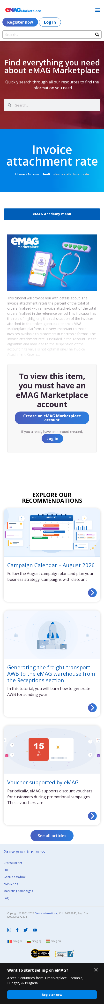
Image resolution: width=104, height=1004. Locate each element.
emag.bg (36, 941)
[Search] (97, 34)
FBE (6, 870)
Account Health (40, 174)
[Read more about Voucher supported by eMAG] (92, 816)
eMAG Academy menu (52, 214)
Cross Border (13, 863)
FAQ (6, 898)
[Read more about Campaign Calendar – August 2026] (92, 592)
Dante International (46, 913)
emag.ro (17, 941)
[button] (98, 10)
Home (20, 174)
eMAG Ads (11, 884)
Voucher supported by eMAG (43, 782)
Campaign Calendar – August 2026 (51, 565)
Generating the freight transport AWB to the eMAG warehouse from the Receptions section (51, 673)
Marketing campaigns (18, 891)
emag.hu (56, 941)
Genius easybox (14, 877)
